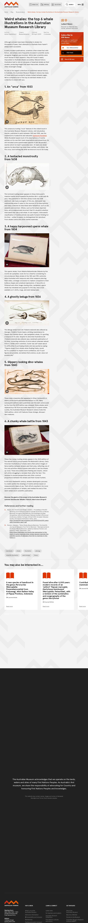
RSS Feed (69, 52)
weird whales (26, 555)
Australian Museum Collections (51, 916)
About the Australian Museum (72, 911)
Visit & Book (29, 905)
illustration (28, 551)
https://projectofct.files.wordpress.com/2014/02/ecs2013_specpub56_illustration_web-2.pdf (29, 521)
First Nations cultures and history (52, 920)
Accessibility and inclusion (34, 917)
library (36, 555)
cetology (37, 551)
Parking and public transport (33, 922)
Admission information (31, 915)
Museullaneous (20, 12)
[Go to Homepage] (13, 903)
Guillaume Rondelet (40, 135)
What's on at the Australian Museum (30, 911)
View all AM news (69, 59)
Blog (12, 12)
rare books (9, 551)
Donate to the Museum (73, 917)
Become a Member (71, 915)
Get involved (70, 905)
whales (18, 551)
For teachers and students (53, 913)
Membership (28, 919)
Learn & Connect (51, 905)
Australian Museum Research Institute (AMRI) (75, 920)
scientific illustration (12, 555)
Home (6, 12)
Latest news (49, 910)
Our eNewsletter (72, 48)
